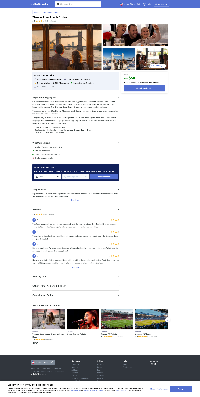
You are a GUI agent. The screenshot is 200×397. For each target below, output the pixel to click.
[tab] (75, 97)
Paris (99, 370)
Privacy (74, 375)
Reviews (75, 373)
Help (125, 364)
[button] (75, 97)
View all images (157, 66)
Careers (75, 367)
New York (101, 364)
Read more (76, 200)
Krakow (100, 378)
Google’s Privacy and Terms (93, 390)
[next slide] (167, 319)
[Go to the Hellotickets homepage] (39, 4)
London (36, 12)
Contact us (127, 367)
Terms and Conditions (80, 378)
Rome (99, 367)
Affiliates (75, 370)
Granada (100, 375)
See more (76, 267)
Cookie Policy (74, 390)
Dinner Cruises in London (51, 12)
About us (75, 364)
